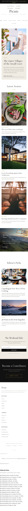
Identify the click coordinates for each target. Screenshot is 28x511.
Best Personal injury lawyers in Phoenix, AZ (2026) (10, 499)
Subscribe (14, 350)
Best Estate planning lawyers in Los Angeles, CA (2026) (11, 496)
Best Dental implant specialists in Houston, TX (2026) (11, 484)
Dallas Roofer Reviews (4, 463)
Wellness (25, 20)
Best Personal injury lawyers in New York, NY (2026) (11, 501)
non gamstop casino (3, 453)
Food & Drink (12, 20)
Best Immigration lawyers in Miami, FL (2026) (9, 492)
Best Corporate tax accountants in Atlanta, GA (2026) (11, 486)
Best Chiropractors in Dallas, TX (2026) (8, 479)
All (1, 20)
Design (19, 20)
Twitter (20, 445)
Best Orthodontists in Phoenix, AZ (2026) (8, 481)
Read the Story (9, 76)
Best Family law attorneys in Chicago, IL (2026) (10, 490)
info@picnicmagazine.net (21, 458)
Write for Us (10, 6)
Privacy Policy (4, 422)
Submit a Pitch (14, 375)
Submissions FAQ (5, 436)
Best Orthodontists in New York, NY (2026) (9, 482)
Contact (18, 6)
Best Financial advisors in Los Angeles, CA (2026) (10, 477)
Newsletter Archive (5, 434)
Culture (14, 23)
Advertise (3, 420)
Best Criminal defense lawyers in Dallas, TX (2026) (10, 498)
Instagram (10, 8)
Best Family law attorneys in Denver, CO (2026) (10, 488)
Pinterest (17, 8)
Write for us (4, 458)
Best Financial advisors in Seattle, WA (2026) (9, 475)
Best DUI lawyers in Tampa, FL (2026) (8, 505)
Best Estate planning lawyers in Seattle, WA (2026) (10, 494)
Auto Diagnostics (5, 432)
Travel (5, 20)
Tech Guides (4, 429)
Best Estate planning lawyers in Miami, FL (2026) (10, 503)
